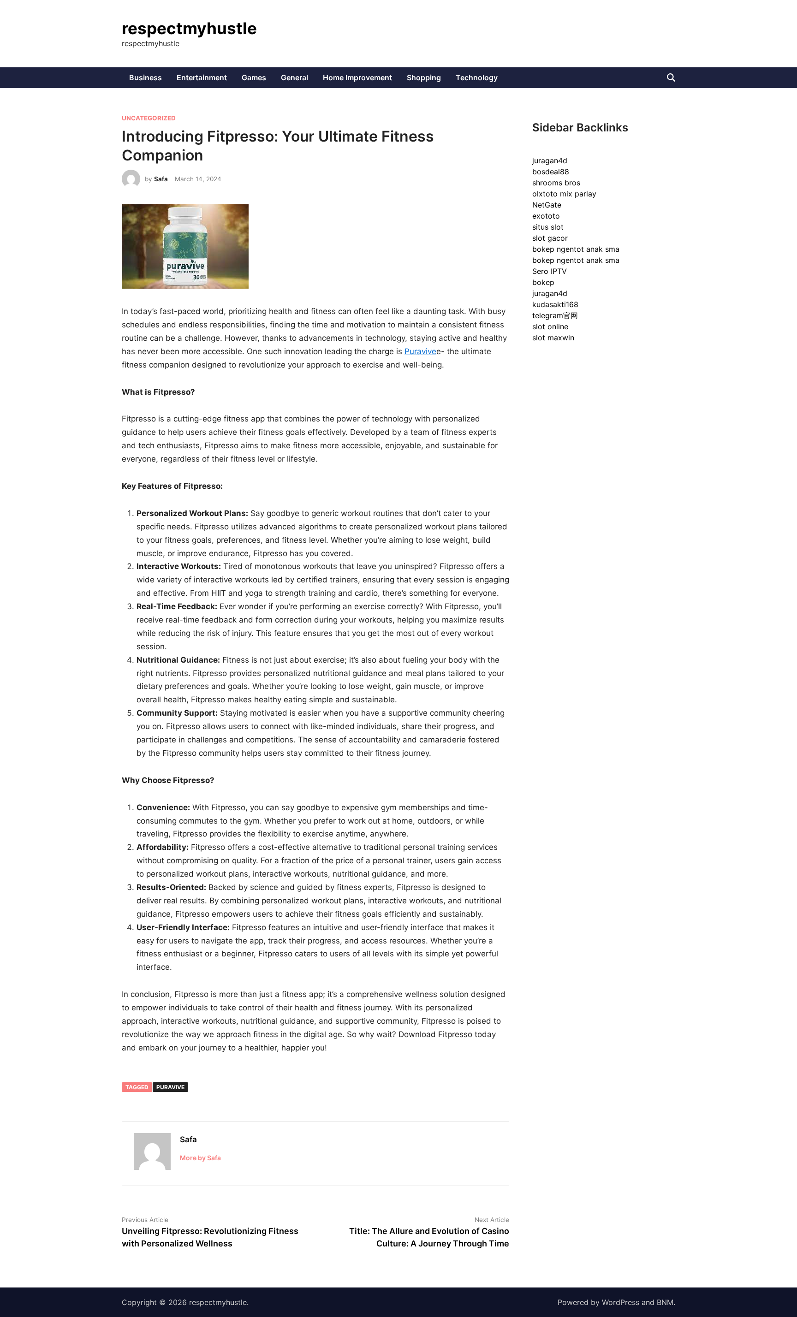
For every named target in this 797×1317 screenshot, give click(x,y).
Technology (477, 77)
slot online (550, 326)
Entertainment (202, 77)
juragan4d (549, 160)
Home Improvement (357, 77)
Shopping (424, 77)
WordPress (620, 1302)
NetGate (546, 204)
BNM (665, 1302)
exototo (546, 215)
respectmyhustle (189, 28)
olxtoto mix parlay (564, 193)
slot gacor (550, 238)
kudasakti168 (555, 304)
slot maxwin (553, 337)
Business (145, 77)
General (294, 77)
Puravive (420, 351)
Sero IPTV (549, 271)
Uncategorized (149, 118)
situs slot (548, 226)
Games (254, 77)
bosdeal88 (550, 171)
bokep (543, 282)
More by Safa (200, 1158)
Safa (161, 179)
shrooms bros (556, 182)
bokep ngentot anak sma (575, 249)
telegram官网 (555, 315)
